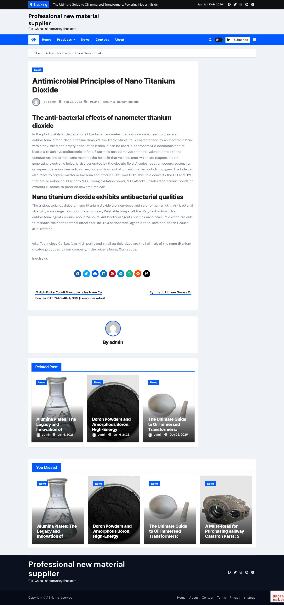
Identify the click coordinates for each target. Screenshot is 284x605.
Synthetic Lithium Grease (169, 292)
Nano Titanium (102, 102)
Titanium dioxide (127, 102)
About (119, 40)
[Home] (33, 39)
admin (116, 342)
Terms (221, 598)
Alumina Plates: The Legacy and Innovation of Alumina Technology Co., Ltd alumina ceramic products (57, 539)
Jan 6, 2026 (66, 435)
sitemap (250, 598)
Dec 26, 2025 (179, 435)
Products (65, 40)
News (85, 40)
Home (46, 40)
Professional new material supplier (63, 19)
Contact (102, 40)
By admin (50, 102)
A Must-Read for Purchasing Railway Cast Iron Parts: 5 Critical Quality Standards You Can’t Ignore (225, 539)
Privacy (235, 598)
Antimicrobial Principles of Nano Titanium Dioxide (103, 85)
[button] (254, 39)
